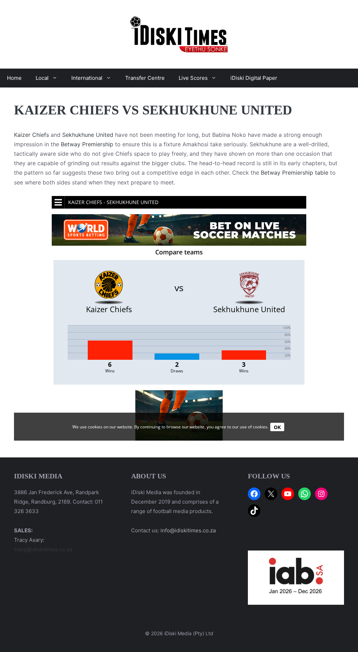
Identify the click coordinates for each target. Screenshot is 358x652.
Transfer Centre (145, 78)
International (86, 78)
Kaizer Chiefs (31, 134)
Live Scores (193, 78)
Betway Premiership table (294, 172)
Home (14, 78)
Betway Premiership (87, 144)
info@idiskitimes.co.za (188, 530)
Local (42, 78)
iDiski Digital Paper (253, 78)
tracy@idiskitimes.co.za (43, 549)
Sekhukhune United (87, 134)
